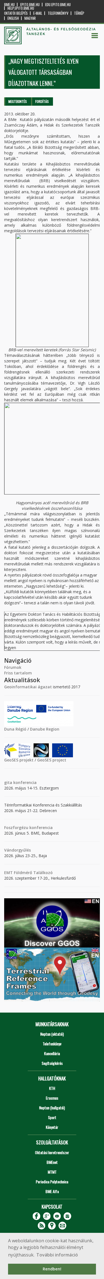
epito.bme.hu (30, 4)
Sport (52, 1117)
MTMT (52, 1172)
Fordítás (42, 101)
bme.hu (9, 4)
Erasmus (52, 1098)
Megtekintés (17, 101)
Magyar (30, 18)
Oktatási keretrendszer (52, 1152)
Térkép (79, 13)
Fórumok (12, 667)
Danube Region (44, 729)
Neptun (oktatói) (52, 1034)
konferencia (24, 782)
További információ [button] (57, 1255)
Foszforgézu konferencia (28, 827)
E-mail (37, 13)
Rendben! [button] (52, 1268)
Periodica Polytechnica (52, 1181)
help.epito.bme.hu (20, 8)
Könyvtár (52, 1127)
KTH (52, 1088)
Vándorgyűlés (17, 850)
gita (8, 782)
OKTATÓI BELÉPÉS (16, 13)
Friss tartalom (18, 673)
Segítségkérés (52, 1063)
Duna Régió (15, 729)
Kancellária (52, 1053)
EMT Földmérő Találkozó (28, 872)
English (13, 18)
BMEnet (52, 1162)
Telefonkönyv (58, 13)
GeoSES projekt (19, 760)
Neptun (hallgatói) (52, 1107)
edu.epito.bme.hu (58, 4)
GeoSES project (51, 760)
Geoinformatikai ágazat (28, 686)
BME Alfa (52, 1191)
